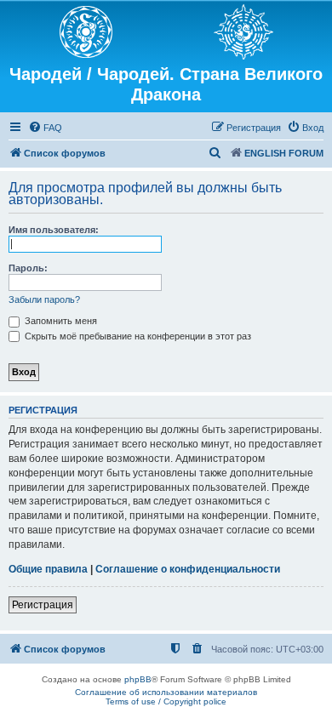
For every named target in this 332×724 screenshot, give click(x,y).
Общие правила (48, 569)
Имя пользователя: (54, 230)
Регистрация (42, 605)
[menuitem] (45, 127)
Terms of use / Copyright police (166, 701)
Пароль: (28, 268)
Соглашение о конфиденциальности (187, 569)
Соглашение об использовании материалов (166, 692)
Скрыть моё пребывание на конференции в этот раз (136, 336)
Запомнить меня (59, 321)
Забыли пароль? (44, 299)
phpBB (138, 679)
